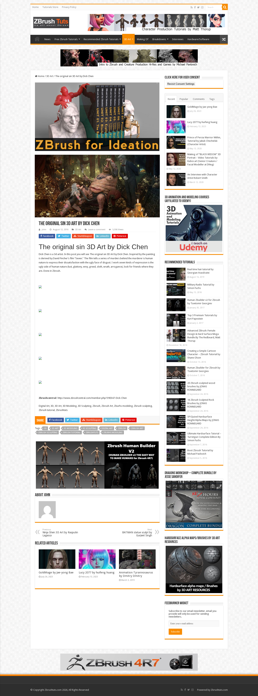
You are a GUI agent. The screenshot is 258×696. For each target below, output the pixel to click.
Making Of (142, 39)
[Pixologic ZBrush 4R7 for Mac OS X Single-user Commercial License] (129, 661)
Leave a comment (96, 229)
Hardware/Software (198, 39)
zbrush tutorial (71, 432)
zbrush (122, 428)
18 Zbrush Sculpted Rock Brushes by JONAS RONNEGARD (200, 403)
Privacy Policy (69, 7)
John (44, 229)
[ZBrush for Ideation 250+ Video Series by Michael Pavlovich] (97, 116)
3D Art (127, 39)
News (47, 39)
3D (45, 428)
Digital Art (107, 428)
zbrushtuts (92, 432)
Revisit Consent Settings (181, 83)
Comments (199, 99)
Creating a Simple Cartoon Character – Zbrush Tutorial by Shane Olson (203, 354)
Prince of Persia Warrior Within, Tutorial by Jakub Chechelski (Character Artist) (204, 141)
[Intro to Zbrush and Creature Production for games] (129, 57)
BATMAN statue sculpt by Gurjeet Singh (137, 532)
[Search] (225, 7)
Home (35, 7)
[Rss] (191, 7)
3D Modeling (70, 428)
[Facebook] (195, 7)
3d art (55, 428)
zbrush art (137, 428)
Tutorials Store (50, 7)
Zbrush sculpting (47, 432)
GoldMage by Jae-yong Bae (56, 572)
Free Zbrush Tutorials (66, 39)
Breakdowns (159, 39)
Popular (184, 99)
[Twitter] (198, 7)
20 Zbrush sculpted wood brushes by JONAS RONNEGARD (201, 386)
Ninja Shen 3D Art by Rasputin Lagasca (60, 532)
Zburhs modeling (113, 432)
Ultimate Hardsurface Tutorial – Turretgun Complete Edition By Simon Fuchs (204, 437)
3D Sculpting (89, 428)
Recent (171, 99)
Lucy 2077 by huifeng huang (96, 572)
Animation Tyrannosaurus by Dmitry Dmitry (136, 574)
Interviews (177, 39)
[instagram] (202, 7)
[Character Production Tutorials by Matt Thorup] (156, 22)
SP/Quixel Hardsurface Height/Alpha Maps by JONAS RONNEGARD (203, 420)
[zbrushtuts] (51, 21)
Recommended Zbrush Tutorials (101, 39)
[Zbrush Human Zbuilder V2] (97, 464)
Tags (212, 99)
